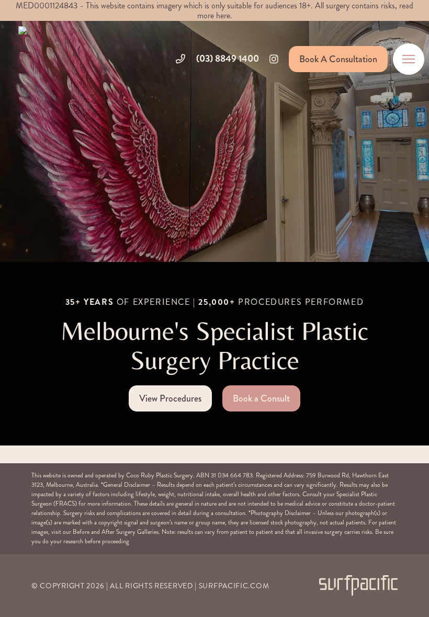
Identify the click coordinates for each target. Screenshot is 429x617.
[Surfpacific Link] (358, 585)
